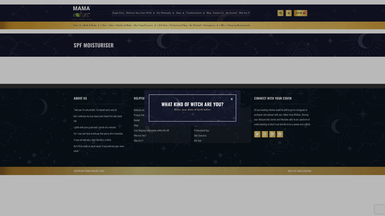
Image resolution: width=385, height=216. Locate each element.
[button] (231, 98)
